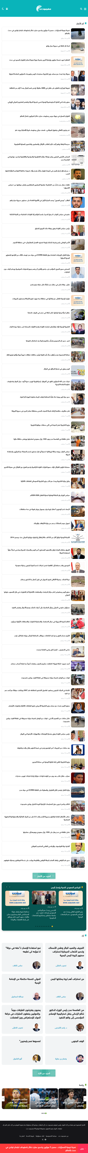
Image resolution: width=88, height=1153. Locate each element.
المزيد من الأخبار (44, 876)
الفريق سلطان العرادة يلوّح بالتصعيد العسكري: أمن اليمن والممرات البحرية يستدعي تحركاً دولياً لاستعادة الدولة (39, 551)
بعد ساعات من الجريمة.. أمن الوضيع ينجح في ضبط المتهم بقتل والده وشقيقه (43, 747)
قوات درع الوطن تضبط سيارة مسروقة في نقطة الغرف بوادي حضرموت (45, 677)
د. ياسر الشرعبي (61, 1027)
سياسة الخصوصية (51, 1135)
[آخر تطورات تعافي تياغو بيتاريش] (72, 1098)
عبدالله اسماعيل (17, 996)
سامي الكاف (17, 965)
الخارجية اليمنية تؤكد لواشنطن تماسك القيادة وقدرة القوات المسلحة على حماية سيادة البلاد (39, 326)
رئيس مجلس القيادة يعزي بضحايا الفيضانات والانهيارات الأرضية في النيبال (45, 733)
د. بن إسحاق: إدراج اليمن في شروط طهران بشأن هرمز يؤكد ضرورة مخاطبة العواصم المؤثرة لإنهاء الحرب (37, 172)
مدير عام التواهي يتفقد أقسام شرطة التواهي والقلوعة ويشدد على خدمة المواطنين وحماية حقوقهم (37, 859)
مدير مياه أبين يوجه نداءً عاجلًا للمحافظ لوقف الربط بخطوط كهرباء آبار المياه (45, 396)
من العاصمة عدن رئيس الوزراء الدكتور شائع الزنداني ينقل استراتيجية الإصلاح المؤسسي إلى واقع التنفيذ (66, 1013)
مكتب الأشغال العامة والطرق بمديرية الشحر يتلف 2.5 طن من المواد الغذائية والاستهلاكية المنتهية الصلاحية (37, 818)
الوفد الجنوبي (77, 1041)
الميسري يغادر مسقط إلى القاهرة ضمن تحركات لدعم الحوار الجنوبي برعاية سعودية (42, 565)
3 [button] (48, 926)
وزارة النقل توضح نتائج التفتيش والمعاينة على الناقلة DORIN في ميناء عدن (44, 789)
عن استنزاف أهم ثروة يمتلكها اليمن (67, 978)
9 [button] (37, 926)
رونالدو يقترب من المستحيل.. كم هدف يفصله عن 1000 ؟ (17, 1102)
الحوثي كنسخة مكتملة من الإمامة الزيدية (25, 980)
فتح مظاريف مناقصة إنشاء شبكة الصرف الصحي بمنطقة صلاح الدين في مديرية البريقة (41, 410)
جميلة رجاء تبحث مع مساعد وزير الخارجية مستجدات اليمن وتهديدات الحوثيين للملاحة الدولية (39, 73)
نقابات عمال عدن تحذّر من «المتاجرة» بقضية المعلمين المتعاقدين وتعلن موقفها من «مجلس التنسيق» (39, 186)
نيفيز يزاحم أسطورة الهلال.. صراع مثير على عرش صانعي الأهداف (45, 1102)
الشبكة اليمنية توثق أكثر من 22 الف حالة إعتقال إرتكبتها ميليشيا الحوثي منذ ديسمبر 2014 (40, 537)
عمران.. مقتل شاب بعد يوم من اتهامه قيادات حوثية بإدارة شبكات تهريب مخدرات (42, 775)
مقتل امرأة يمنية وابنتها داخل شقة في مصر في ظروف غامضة (49, 312)
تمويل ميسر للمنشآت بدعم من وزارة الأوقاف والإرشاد (52, 522)
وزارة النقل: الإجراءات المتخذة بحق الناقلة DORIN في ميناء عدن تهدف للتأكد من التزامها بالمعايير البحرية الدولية (38, 256)
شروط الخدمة (30, 1135)
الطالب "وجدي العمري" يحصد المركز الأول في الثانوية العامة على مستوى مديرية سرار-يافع (40, 200)
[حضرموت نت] (44, 8)
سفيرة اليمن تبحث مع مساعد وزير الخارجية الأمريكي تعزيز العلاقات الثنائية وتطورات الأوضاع (39, 705)
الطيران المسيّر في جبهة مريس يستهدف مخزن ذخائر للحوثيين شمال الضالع (45, 115)
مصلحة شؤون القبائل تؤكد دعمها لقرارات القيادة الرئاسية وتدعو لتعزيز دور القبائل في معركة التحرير (37, 466)
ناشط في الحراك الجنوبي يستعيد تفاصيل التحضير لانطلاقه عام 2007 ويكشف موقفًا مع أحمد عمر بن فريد (37, 691)
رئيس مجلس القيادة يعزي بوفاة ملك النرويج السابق (52, 228)
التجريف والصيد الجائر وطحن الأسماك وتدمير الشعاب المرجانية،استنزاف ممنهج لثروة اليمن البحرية (66, 951)
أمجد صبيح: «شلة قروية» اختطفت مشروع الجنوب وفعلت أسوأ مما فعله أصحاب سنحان (40, 663)
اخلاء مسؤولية (40, 1135)
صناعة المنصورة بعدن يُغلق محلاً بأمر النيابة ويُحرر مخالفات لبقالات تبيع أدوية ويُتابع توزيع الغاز (38, 354)
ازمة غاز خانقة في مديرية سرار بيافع (58, 45)
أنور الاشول (17, 1058)
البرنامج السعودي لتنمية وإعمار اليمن (65, 887)
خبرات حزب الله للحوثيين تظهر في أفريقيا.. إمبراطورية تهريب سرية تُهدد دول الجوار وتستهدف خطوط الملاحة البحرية (38, 383)
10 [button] (35, 926)
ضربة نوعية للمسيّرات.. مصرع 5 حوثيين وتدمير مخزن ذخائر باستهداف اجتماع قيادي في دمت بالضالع (39, 32)
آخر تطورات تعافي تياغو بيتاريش (73, 1103)
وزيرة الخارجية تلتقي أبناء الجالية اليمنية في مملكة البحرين (51, 761)
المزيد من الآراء (44, 1073)
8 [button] (39, 926)
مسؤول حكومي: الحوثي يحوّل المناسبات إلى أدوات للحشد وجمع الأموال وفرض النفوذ (41, 607)
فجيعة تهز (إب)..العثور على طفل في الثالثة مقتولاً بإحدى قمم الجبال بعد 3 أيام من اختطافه (40, 87)
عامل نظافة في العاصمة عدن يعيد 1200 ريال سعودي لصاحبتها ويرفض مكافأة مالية (42, 438)
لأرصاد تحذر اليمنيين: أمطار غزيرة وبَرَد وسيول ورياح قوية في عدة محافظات (44, 508)
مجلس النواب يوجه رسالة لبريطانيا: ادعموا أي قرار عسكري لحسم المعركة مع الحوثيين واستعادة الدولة (38, 453)
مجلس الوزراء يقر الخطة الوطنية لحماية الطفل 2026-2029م (50, 494)
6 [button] (43, 926)
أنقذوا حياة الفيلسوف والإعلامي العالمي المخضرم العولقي (50, 845)
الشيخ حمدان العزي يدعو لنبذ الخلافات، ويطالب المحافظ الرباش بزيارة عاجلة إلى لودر (42, 635)
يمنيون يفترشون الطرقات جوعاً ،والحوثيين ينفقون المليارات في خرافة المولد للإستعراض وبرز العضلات (23, 1013)
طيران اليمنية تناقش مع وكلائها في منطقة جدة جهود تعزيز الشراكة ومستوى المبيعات (41, 298)
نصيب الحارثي (61, 965)
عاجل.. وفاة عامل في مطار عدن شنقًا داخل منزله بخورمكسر (50, 284)
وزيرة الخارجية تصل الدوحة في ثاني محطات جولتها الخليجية (50, 424)
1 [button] (52, 926)
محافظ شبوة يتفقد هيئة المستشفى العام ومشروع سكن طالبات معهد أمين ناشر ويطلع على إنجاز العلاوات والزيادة (18, 915)
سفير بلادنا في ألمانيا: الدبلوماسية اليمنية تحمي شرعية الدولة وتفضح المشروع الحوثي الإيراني (39, 101)
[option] (71, 905)
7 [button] (41, 926)
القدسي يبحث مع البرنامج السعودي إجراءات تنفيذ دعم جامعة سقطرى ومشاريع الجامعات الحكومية (44, 913)
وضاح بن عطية (61, 1058)
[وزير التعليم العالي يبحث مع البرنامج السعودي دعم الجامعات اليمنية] (71, 898)
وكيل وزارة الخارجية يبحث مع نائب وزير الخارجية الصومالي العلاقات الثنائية (45, 480)
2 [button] (50, 926)
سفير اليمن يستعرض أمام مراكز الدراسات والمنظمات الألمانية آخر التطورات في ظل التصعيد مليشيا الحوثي (37, 593)
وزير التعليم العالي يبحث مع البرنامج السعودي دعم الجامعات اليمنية (71, 914)
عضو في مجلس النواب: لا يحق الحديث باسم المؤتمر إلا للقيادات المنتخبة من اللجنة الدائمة (40, 214)
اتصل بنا (22, 1135)
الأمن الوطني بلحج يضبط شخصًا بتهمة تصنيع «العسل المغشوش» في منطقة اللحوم (41, 242)
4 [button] (46, 926)
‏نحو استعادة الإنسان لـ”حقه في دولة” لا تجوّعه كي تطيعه (23, 949)
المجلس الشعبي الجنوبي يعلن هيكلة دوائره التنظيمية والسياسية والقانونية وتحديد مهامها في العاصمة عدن (39, 158)
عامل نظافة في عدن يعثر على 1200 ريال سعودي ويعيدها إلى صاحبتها (46, 831)
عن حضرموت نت (63, 1135)
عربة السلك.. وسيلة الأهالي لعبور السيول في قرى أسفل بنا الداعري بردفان (45, 579)
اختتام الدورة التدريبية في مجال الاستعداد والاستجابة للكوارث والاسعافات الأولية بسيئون (40, 621)
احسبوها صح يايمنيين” (30, 1041)
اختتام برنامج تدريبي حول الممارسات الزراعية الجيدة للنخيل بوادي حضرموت (45, 803)
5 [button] (44, 926)
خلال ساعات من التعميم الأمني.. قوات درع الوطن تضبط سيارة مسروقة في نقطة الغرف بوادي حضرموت (38, 720)
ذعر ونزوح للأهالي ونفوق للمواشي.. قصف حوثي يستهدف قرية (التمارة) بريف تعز (42, 129)
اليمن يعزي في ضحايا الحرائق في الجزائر (57, 368)
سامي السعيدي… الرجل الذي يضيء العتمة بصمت (53, 649)
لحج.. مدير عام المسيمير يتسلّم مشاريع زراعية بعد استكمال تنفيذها (48, 340)
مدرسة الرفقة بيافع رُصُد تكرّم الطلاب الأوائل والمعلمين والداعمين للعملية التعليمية (42, 143)
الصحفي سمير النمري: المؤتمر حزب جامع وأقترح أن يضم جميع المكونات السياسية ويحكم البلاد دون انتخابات (37, 270)
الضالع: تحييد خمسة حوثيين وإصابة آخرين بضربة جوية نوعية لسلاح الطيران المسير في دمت (39, 59)
